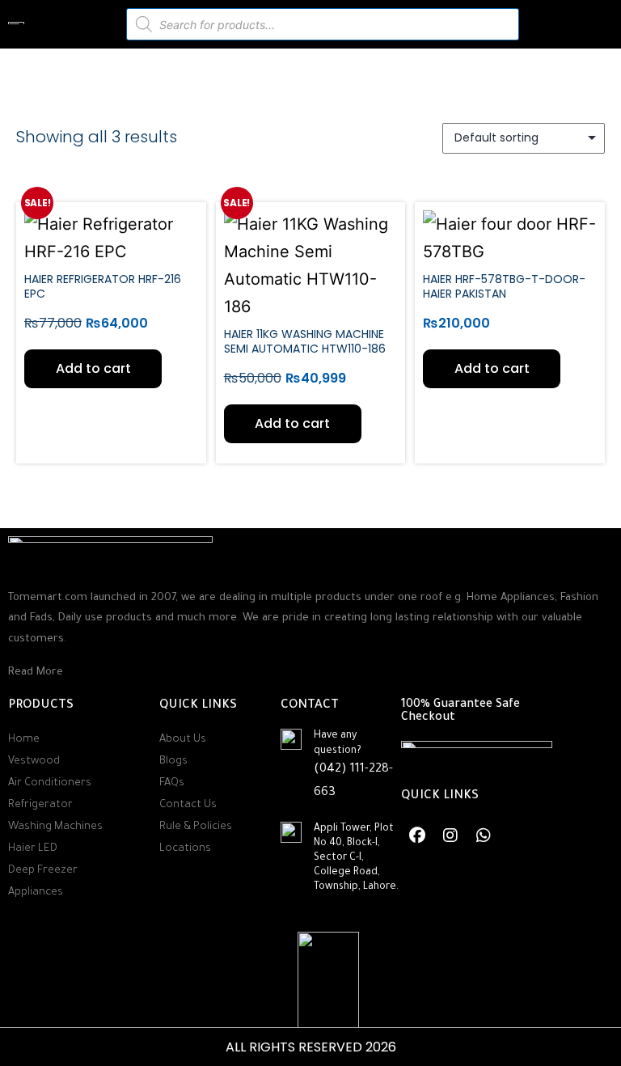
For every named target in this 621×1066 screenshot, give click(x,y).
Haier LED (32, 849)
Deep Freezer (43, 871)
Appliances (35, 892)
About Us (182, 740)
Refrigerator (40, 805)
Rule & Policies (195, 827)
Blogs (173, 761)
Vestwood (34, 761)
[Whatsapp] (483, 835)
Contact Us (188, 805)
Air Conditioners (49, 783)
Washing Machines (55, 827)
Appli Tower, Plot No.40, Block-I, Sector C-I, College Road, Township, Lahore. (356, 858)
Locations (185, 849)
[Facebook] (417, 835)
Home (24, 740)
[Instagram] (450, 835)
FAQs (171, 783)
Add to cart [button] (93, 368)
